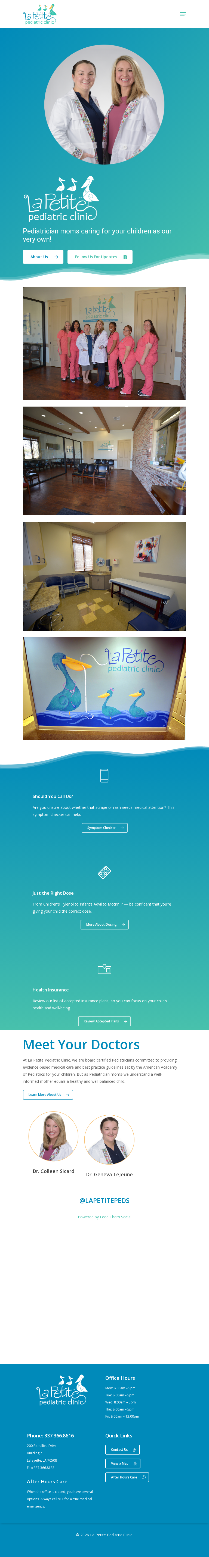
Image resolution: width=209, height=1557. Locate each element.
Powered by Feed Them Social (104, 1216)
